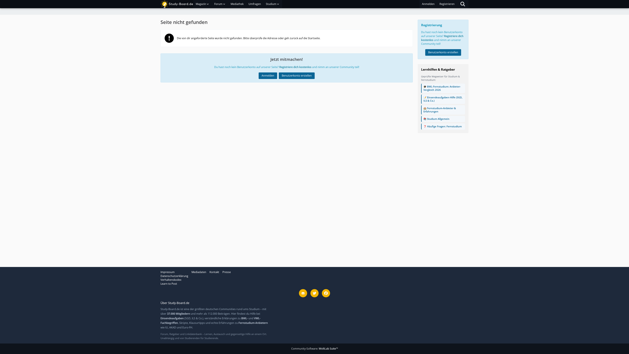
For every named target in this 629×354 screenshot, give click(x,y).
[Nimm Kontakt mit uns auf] (303, 293)
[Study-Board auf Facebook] (326, 293)
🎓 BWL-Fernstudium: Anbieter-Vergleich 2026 (442, 88)
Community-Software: (314, 348)
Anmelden (428, 4)
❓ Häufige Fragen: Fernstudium (442, 126)
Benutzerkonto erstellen (297, 75)
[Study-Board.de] (177, 4)
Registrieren (447, 4)
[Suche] (462, 4)
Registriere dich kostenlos (295, 67)
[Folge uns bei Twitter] (314, 293)
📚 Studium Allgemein (436, 118)
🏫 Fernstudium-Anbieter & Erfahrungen (439, 110)
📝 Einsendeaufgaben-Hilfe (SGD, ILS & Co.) (442, 99)
